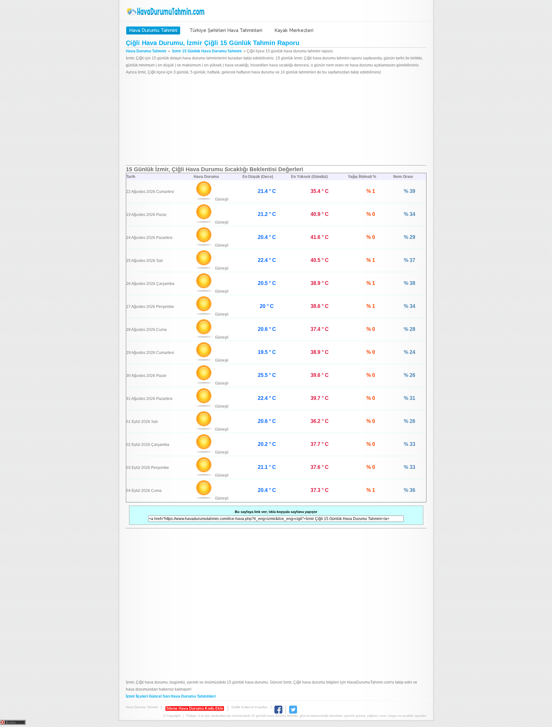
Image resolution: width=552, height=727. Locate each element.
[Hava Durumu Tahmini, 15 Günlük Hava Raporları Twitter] (293, 712)
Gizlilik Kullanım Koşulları (249, 707)
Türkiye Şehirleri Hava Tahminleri (225, 30)
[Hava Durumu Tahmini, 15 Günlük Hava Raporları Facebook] (278, 712)
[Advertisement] (276, 120)
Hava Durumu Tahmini (166, 11)
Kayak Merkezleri (293, 30)
